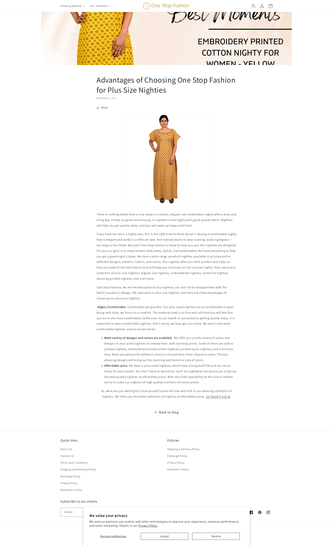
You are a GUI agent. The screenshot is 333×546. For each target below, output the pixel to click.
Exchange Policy (70, 476)
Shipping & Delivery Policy (183, 449)
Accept (164, 536)
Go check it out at (218, 396)
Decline (216, 536)
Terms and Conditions (74, 462)
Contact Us (67, 456)
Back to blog (169, 412)
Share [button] (104, 107)
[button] (72, 6)
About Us (66, 449)
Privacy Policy (148, 526)
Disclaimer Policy (71, 490)
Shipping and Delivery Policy (78, 469)
